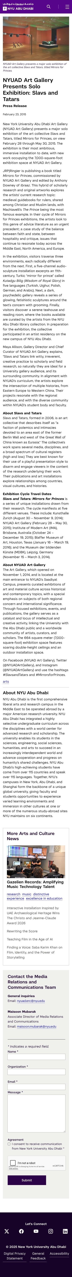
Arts (6, 681)
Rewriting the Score (22, 931)
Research (13, 894)
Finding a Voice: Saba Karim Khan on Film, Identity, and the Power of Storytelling (34, 952)
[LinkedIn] (65, 1231)
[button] (49, 7)
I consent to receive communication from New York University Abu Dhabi (38, 1146)
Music (26, 894)
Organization (18, 1067)
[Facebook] (21, 1231)
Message (15, 1092)
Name (13, 1052)
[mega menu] (66, 7)
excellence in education (44, 898)
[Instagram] (51, 1231)
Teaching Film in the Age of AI (30, 939)
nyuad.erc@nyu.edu (31, 1001)
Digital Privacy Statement (15, 1255)
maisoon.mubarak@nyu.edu (36, 1026)
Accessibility (59, 1253)
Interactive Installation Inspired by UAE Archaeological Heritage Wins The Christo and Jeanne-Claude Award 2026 (33, 915)
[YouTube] (36, 1231)
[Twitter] (7, 1231)
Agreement (16, 1140)
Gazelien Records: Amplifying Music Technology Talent (35, 884)
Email (12, 1082)
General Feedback (38, 1255)
